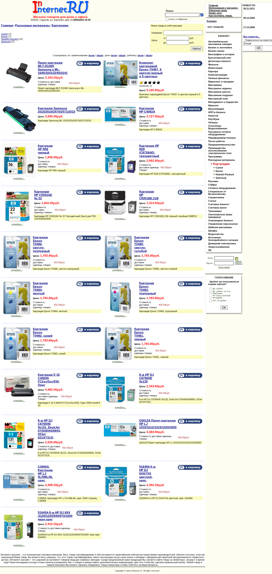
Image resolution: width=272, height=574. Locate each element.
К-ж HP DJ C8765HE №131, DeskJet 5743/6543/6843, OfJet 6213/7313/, (49, 429)
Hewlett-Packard (9, 39)
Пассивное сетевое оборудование (219, 133)
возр (92, 55)
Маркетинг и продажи (221, 81)
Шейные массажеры (220, 227)
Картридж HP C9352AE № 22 (43, 195)
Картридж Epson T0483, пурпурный (147, 288)
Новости (213, 115)
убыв (99, 55)
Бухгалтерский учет (219, 57)
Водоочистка (216, 234)
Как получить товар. (220, 15)
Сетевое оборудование (222, 188)
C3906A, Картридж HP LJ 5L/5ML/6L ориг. (45, 473)
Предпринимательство (221, 144)
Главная (7, 25)
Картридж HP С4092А (147, 109)
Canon (4, 34)
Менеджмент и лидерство (223, 102)
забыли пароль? (238, 262)
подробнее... (19, 87)
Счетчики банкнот (218, 204)
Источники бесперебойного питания (223, 238)
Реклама (213, 181)
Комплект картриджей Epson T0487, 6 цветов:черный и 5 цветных (151, 69)
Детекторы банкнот (219, 61)
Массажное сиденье (220, 88)
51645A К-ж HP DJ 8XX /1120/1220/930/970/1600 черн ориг (55, 516)
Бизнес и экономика (220, 47)
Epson (4, 36)
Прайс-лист (215, 13)
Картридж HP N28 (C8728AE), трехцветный (149, 151)
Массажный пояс (218, 98)
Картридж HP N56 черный (45, 149)
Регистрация (224, 267)
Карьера (213, 71)
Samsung (6, 41)
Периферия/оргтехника (222, 138)
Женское (213, 64)
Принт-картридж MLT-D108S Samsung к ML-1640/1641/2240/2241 (53, 68)
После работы (216, 141)
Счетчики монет (217, 207)
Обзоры (213, 122)
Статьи (212, 201)
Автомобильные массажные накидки (220, 42)
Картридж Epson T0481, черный (141, 334)
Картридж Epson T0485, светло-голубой (141, 244)
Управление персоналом (223, 224)
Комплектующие (217, 74)
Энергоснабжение (219, 247)
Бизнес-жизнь (216, 51)
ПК (209, 250)
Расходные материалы (32, 25)
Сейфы (212, 184)
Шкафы (212, 230)
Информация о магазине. (223, 8)
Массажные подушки (220, 95)
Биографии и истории (221, 54)
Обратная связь (218, 10)
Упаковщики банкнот (220, 220)
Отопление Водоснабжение (217, 127)
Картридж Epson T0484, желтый (40, 288)
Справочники (216, 197)
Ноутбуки (213, 119)
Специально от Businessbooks (217, 192)
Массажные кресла (219, 92)
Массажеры (215, 85)
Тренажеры (215, 211)
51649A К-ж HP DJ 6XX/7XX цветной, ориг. (147, 473)
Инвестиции (215, 68)
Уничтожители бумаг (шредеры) (220, 215)
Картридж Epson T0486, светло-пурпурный (41, 244)
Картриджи (60, 25)
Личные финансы (218, 78)
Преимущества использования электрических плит (220, 150)
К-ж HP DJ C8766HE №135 (146, 378)
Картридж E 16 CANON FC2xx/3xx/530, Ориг (49, 380)
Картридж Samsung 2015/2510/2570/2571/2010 (56, 109)
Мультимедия (216, 109)
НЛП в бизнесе (216, 112)
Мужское (213, 105)
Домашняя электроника (222, 243)
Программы (215, 156)
